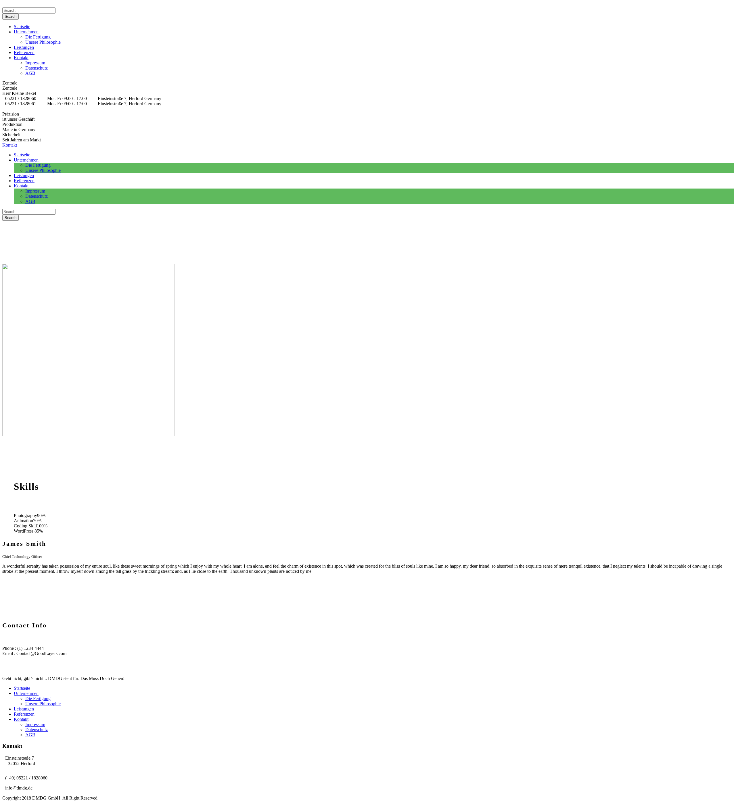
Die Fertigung (38, 36)
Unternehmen (26, 31)
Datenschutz (36, 68)
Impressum (35, 62)
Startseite (22, 26)
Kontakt (21, 57)
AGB (30, 73)
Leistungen (24, 47)
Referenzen (24, 52)
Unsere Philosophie (43, 42)
